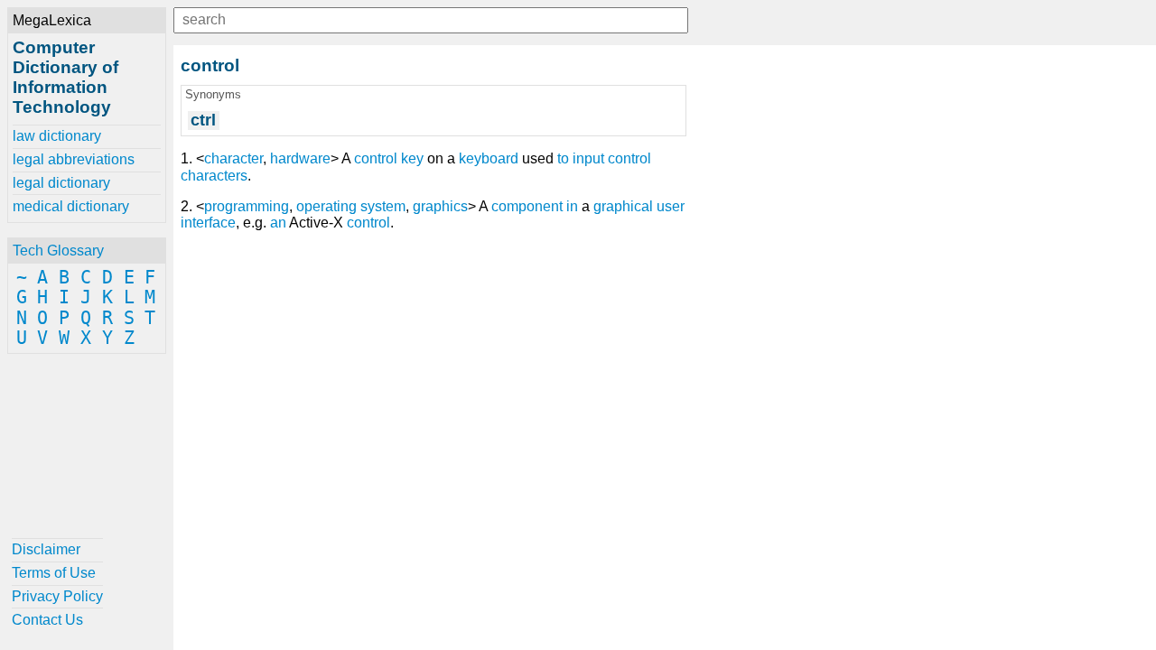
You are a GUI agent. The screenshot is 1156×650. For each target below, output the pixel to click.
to (563, 158)
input (588, 158)
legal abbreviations (74, 159)
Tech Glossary (58, 250)
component (527, 206)
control (368, 222)
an (278, 222)
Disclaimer (46, 549)
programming (246, 206)
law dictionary (57, 136)
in (572, 206)
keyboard (488, 158)
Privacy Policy (57, 596)
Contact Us (47, 619)
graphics (440, 206)
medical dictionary (71, 206)
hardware (300, 158)
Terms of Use (54, 572)
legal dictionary (61, 182)
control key (389, 158)
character (233, 158)
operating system (351, 206)
